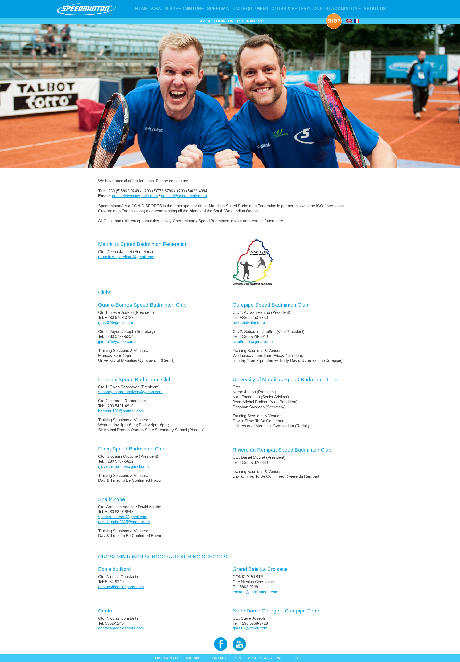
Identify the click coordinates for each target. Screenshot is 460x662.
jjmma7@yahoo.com (116, 341)
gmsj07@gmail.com (115, 322)
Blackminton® (343, 8)
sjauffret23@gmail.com (253, 341)
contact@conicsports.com (135, 195)
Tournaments (250, 21)
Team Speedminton (214, 21)
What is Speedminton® (177, 8)
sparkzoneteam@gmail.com (122, 516)
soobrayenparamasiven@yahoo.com (130, 391)
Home (141, 8)
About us (374, 8)
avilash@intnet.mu (249, 322)
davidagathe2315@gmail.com (124, 521)
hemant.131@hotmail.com (121, 411)
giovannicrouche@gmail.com (123, 466)
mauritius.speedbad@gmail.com (126, 256)
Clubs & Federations (297, 8)
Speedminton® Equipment (238, 8)
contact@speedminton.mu (184, 195)
